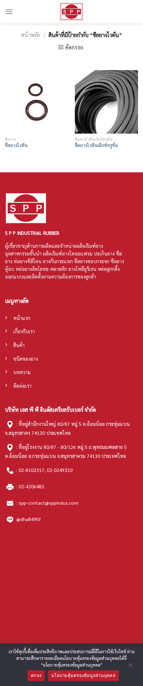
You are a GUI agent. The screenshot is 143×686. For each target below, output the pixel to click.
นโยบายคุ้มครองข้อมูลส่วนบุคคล (83, 675)
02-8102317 (31, 470)
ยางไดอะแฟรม (77, 253)
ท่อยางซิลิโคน (28, 261)
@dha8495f (28, 519)
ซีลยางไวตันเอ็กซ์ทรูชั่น (96, 145)
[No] (130, 666)
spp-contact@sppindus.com (48, 503)
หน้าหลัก (30, 34)
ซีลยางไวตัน (16, 145)
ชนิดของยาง (25, 359)
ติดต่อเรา (22, 386)
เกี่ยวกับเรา (24, 331)
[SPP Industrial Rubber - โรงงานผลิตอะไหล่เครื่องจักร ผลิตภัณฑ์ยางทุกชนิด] (71, 11)
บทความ (22, 372)
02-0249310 (59, 470)
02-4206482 (31, 486)
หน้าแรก (21, 318)
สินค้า (19, 345)
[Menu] (9, 11)
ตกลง (36, 675)
